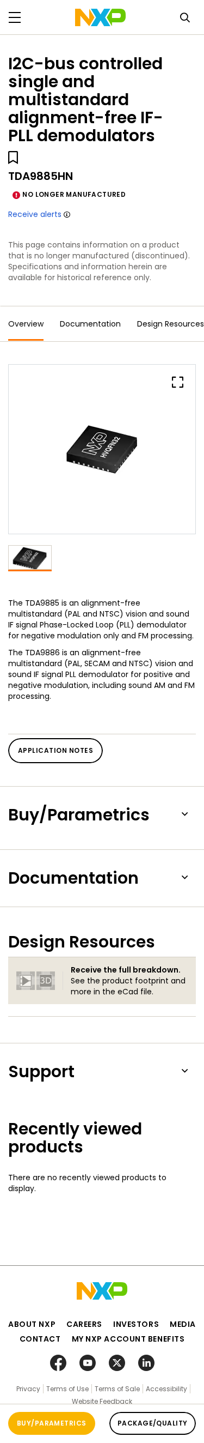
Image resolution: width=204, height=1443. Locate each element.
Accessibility (166, 1388)
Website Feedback (102, 1401)
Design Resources (170, 323)
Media (183, 1324)
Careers (84, 1324)
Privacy (28, 1388)
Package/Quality (153, 1423)
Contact (40, 1338)
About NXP (31, 1324)
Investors (136, 1324)
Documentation (90, 323)
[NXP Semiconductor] (100, 17)
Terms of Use (67, 1388)
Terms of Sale (117, 1388)
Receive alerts (34, 214)
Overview (26, 323)
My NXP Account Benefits (128, 1338)
